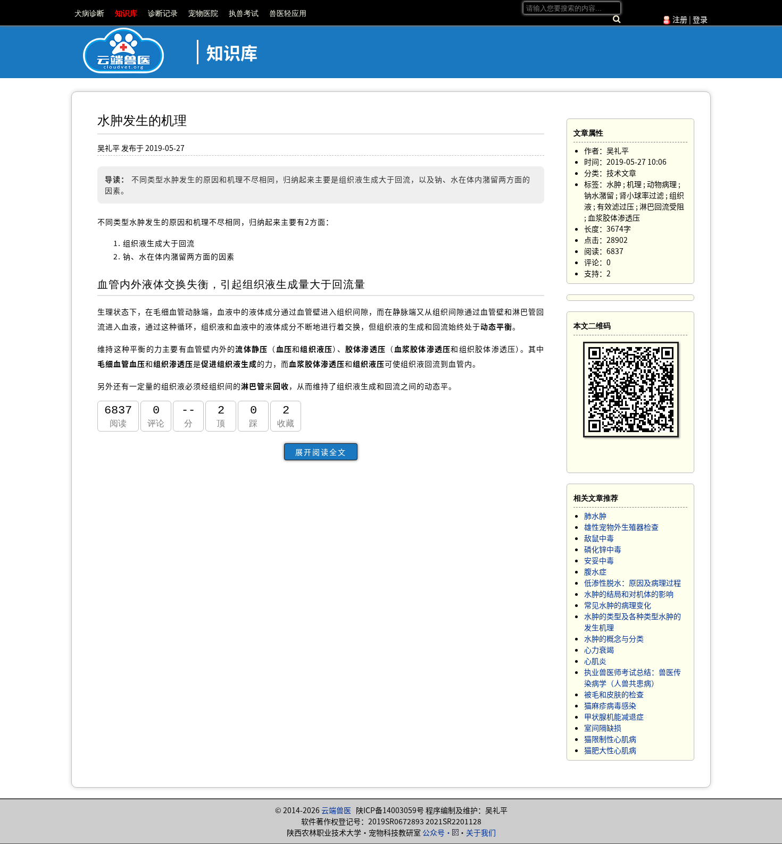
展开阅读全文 (320, 451)
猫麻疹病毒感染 (610, 705)
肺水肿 (595, 515)
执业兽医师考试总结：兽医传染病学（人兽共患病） (632, 677)
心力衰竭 (599, 649)
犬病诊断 (89, 13)
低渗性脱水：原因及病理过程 (632, 582)
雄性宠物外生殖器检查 (621, 526)
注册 (679, 19)
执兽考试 (244, 13)
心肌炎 (595, 660)
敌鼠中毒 (599, 538)
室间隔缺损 (602, 727)
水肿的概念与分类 (614, 638)
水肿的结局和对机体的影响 (628, 593)
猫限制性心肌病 (610, 738)
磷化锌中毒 (602, 549)
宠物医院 (203, 13)
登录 (700, 19)
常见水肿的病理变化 (617, 605)
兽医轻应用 (287, 13)
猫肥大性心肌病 (610, 750)
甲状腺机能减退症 (614, 716)
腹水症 (595, 571)
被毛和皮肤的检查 (614, 694)
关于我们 (481, 832)
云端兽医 (336, 810)
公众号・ (437, 832)
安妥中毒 (599, 560)
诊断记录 (163, 13)
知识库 (126, 13)
